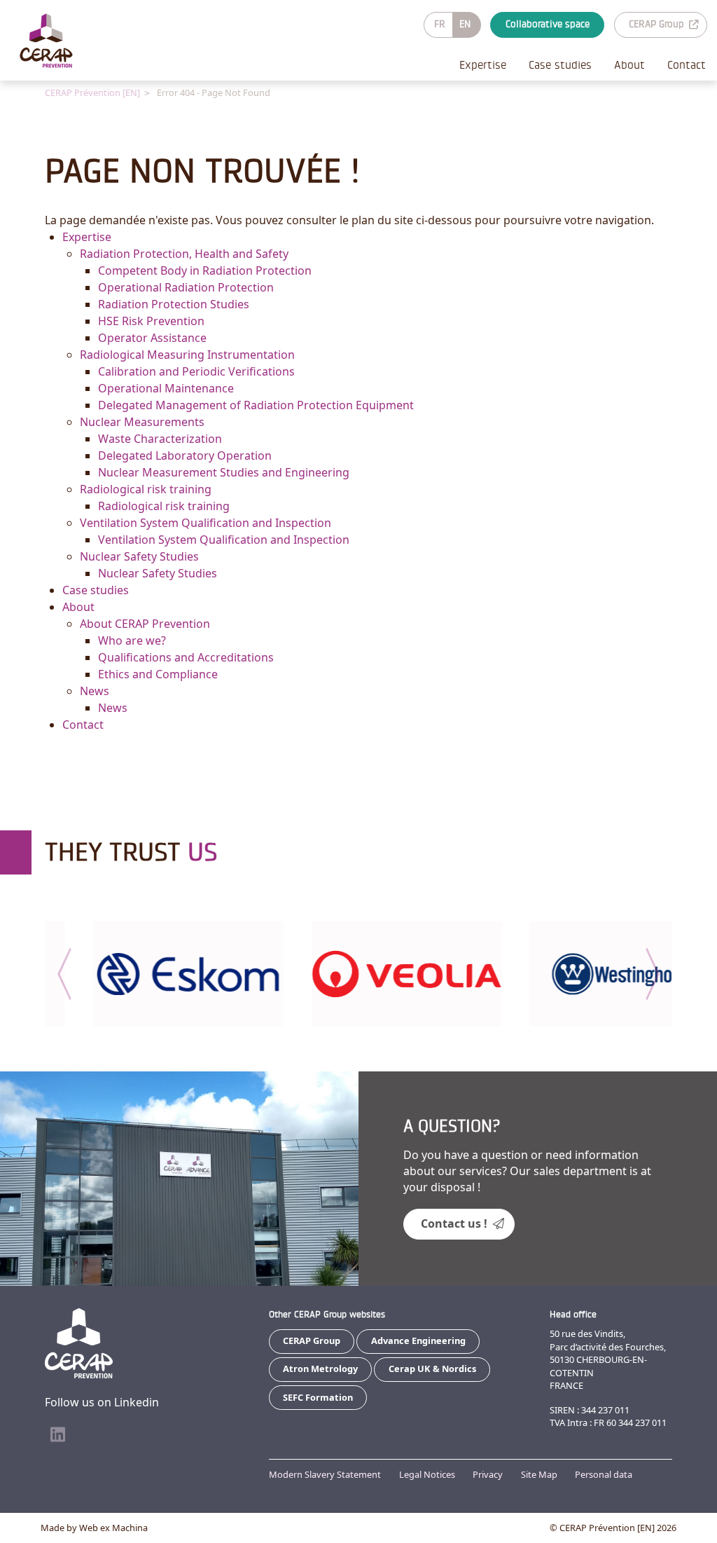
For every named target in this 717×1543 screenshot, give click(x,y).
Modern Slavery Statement (325, 1474)
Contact (686, 64)
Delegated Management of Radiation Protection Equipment (256, 405)
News (94, 691)
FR (439, 24)
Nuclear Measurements (142, 422)
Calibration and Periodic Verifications (196, 371)
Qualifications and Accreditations (186, 657)
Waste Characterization (160, 438)
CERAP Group (656, 24)
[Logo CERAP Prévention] (46, 41)
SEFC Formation (318, 1397)
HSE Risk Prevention (151, 321)
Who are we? (132, 640)
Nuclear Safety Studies (139, 556)
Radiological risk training (145, 489)
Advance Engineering (418, 1340)
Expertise (482, 64)
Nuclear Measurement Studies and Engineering (223, 472)
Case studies (560, 64)
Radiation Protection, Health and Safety (184, 253)
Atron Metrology (320, 1368)
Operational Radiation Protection (186, 287)
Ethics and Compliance (158, 674)
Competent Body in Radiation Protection (205, 270)
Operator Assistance (152, 337)
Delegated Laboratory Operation (185, 455)
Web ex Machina (113, 1527)
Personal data (603, 1474)
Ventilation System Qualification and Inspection (205, 522)
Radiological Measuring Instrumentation (187, 354)
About (629, 64)
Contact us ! (454, 1223)
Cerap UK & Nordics (432, 1368)
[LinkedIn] (57, 1435)
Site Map (539, 1474)
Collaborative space (548, 24)
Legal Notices (427, 1474)
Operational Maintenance (166, 388)
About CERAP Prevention (145, 623)
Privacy (488, 1474)
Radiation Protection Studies (173, 304)
